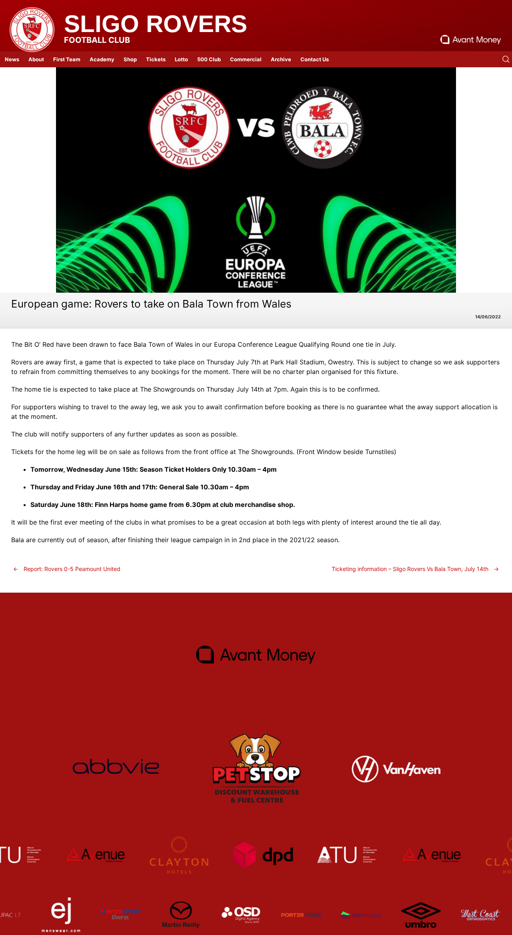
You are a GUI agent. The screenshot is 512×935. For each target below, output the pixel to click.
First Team (66, 59)
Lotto (181, 59)
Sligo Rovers (155, 23)
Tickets (156, 59)
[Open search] (506, 59)
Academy (102, 59)
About (36, 59)
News (12, 59)
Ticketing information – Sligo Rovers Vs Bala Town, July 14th (415, 568)
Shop (130, 59)
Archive (281, 59)
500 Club (209, 59)
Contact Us (314, 59)
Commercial (246, 59)
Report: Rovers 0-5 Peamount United (66, 568)
